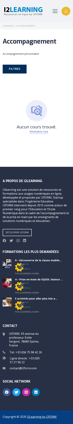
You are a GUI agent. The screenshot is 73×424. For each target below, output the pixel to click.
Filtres (14, 69)
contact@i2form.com (23, 368)
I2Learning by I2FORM (42, 417)
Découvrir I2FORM (17, 232)
